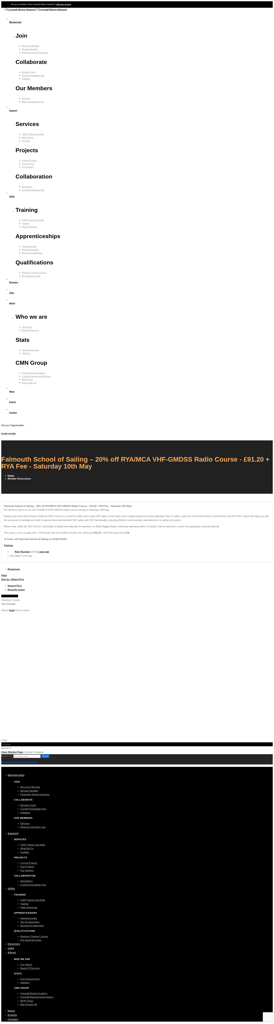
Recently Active (16, 589)
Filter (4, 575)
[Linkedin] (10, 420)
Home (11, 475)
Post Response (9, 596)
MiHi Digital (267, 730)
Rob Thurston (22, 551)
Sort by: (12, 579)
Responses (14, 569)
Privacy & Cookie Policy (260, 717)
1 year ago (43, 551)
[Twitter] (4, 420)
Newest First (15, 585)
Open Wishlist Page (12, 752)
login (12, 610)
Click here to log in (63, 4)
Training (8, 545)
